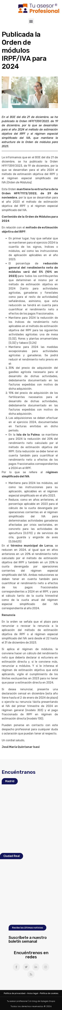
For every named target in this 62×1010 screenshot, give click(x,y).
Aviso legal (32, 993)
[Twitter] (26, 967)
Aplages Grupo (47, 1001)
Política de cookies (49, 993)
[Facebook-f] (16, 967)
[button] (31, 21)
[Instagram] (45, 967)
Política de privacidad (14, 993)
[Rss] (31, 974)
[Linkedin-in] (36, 967)
